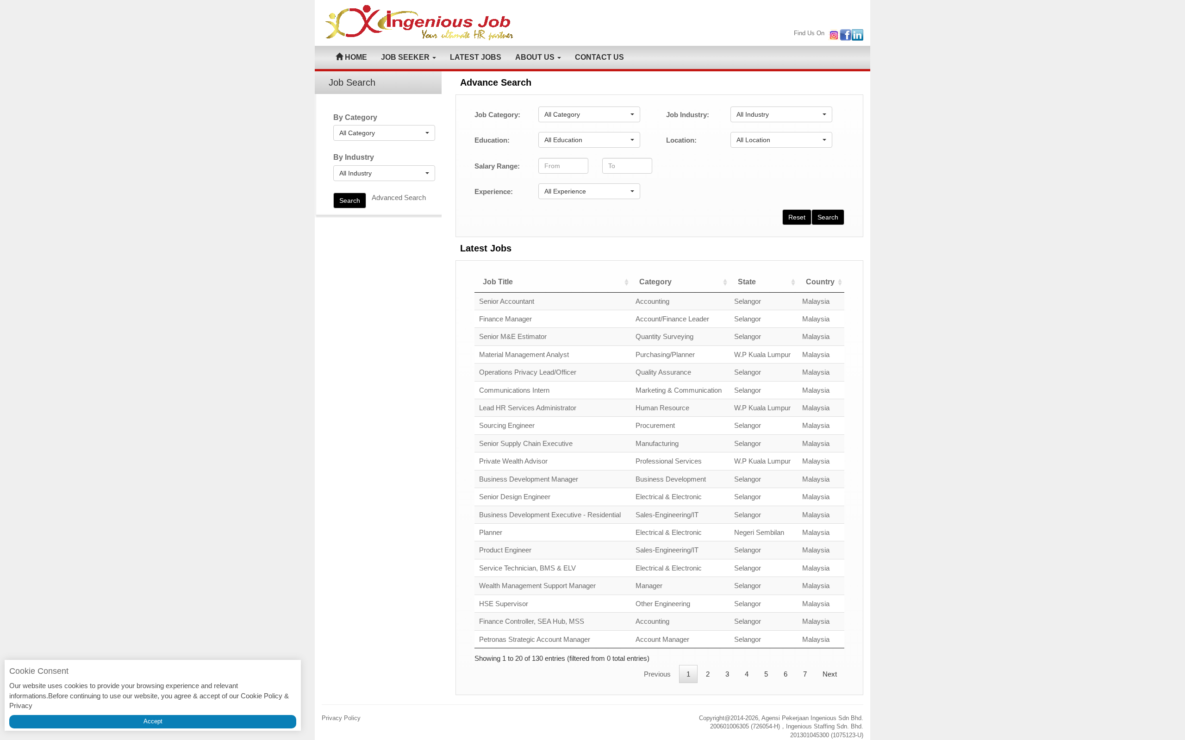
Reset (796, 217)
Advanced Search (399, 197)
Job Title (498, 282)
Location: (681, 140)
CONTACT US (599, 57)
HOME (355, 57)
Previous (657, 674)
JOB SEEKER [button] (406, 57)
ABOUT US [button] (535, 57)
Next (830, 674)
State (747, 282)
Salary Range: (497, 166)
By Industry (353, 157)
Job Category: (497, 115)
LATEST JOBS (475, 57)
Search (349, 200)
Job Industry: (687, 115)
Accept (152, 721)
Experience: (493, 191)
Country (820, 282)
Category (655, 282)
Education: (492, 140)
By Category (355, 117)
